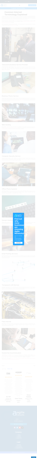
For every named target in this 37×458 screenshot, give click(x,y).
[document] (18, 229)
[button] (22, 214)
